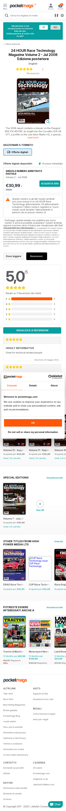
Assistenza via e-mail (43, 699)
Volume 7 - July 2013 (14, 518)
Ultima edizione (12, 44)
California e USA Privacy (14, 738)
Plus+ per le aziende (13, 727)
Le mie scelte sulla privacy (15, 755)
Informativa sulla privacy (14, 732)
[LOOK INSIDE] (33, 122)
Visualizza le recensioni (32, 330)
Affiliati (6, 773)
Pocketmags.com (41, 773)
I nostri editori (9, 721)
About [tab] (54, 385)
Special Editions (16, 477)
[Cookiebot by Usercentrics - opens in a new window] (48, 377)
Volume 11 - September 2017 (39, 450)
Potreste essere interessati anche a (18, 607)
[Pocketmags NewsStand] (21, 6)
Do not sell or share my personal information (33, 432)
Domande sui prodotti (13, 768)
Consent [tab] (12, 385)
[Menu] (5, 6)
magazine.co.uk (40, 779)
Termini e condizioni (12, 744)
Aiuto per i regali (40, 719)
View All (58, 541)
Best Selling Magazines (14, 705)
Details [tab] (33, 385)
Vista (5, 458)
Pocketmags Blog (11, 716)
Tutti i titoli (8, 693)
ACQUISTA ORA (50, 183)
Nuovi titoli (8, 699)
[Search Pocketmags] (6, 16)
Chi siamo (37, 768)
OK (33, 422)
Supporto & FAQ (40, 693)
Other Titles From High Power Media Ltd (21, 541)
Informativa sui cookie (13, 749)
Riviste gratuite (10, 710)
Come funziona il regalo (44, 714)
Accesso (7, 799)
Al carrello (15, 458)
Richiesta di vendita (12, 793)
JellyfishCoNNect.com (43, 784)
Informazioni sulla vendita (15, 788)
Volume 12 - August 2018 (14, 450)
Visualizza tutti (54, 477)
